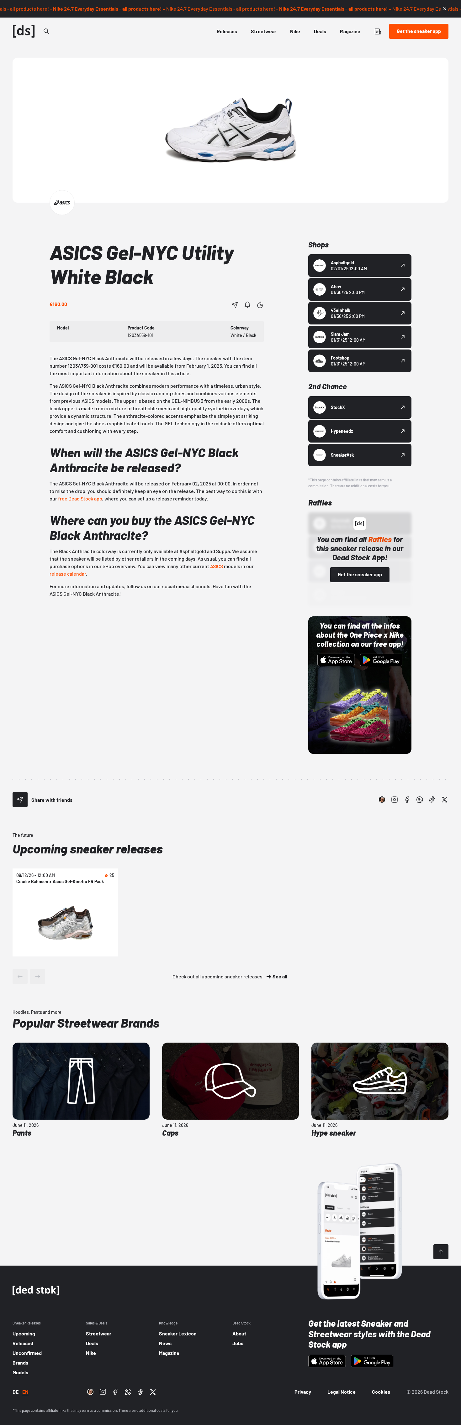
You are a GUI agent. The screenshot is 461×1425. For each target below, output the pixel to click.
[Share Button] (235, 304)
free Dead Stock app (80, 498)
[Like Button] (260, 304)
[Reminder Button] (247, 304)
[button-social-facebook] (407, 799)
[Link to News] (46, 31)
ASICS (216, 566)
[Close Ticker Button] (444, 9)
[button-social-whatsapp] (419, 799)
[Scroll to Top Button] (440, 1251)
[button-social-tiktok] (432, 799)
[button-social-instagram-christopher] (382, 799)
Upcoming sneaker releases (88, 848)
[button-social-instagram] (394, 799)
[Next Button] (37, 976)
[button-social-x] (444, 799)
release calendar (68, 574)
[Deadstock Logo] (24, 31)
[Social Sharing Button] (20, 799)
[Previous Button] (20, 976)
